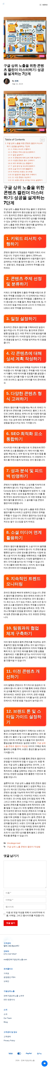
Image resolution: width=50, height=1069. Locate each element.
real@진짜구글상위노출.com (15, 959)
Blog (6, 1022)
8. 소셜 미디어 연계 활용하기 (22, 169)
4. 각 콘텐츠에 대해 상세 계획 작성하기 (26, 158)
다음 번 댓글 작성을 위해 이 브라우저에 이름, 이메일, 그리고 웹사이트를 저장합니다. (25, 914)
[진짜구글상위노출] (3, 5)
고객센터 (7, 1036)
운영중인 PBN (9, 977)
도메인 (6, 981)
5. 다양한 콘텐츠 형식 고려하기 (23, 160)
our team (8, 1018)
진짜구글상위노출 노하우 (14, 996)
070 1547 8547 (10, 954)
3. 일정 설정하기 (17, 155)
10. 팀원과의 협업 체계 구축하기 (24, 174)
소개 (5, 1014)
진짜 (16, 81)
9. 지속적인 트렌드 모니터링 (21, 172)
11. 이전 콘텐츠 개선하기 (21, 177)
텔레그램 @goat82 (11, 946)
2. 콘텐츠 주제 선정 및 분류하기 (23, 152)
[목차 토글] (41, 140)
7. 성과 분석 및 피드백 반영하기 (23, 166)
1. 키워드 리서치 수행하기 (21, 149)
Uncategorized (13, 843)
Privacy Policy (9, 1040)
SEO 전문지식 (9, 999)
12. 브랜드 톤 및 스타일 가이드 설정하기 (27, 180)
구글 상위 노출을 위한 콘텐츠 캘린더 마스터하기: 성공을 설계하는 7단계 (24, 145)
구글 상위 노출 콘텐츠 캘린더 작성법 (23, 846)
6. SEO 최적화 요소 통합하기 (22, 163)
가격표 (6, 973)
